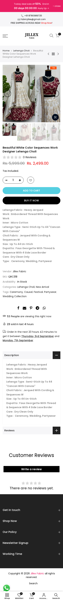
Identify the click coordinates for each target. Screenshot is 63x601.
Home (6, 50)
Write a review (31, 469)
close (7, 6)
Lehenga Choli (21, 50)
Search (33, 583)
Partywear (50, 292)
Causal (28, 292)
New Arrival (42, 287)
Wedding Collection (15, 296)
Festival (38, 292)
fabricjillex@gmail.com (33, 19)
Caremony (16, 292)
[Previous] (7, 93)
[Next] (55, 93)
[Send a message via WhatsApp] (6, 588)
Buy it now (31, 200)
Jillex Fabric (19, 271)
